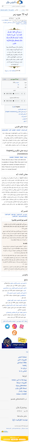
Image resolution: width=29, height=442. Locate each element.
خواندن (16, 10)
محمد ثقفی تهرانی (12, 300)
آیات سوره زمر (20, 321)
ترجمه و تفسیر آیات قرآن (9, 321)
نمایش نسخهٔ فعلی (11, 22)
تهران (11, 283)
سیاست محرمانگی (25, 428)
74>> (4, 79)
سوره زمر (17, 82)
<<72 (24, 79)
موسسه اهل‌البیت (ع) (20, 419)
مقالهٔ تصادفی (22, 362)
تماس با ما (23, 371)
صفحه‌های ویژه (21, 385)
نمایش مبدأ (11, 10)
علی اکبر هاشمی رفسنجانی (12, 312)
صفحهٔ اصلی (22, 357)
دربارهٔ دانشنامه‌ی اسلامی (16, 428)
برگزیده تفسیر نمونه (21, 305)
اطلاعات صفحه (21, 394)
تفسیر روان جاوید (21, 300)
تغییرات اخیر (22, 359)
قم (25, 315)
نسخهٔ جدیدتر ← (23, 24)
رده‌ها (26, 321)
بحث (3, 20)
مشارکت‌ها (24, 21)
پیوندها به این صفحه (19, 379)
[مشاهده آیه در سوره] (14, 28)
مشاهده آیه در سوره (10, 71)
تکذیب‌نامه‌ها (8, 428)
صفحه (27, 10)
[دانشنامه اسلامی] (14, 2)
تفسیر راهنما (23, 312)
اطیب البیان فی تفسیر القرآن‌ (19, 288)
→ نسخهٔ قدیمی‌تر (19, 22)
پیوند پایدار (23, 391)
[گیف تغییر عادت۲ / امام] (14, 439)
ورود (27, 352)
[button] (26, 106)
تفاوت (25, 22)
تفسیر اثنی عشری (21, 293)
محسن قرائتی (17, 283)
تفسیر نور (23, 283)
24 (18, 85)
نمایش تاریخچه (4, 10)
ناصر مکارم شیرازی (10, 305)
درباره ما (24, 368)
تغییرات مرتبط (22, 382)
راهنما (25, 365)
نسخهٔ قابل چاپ (21, 388)
